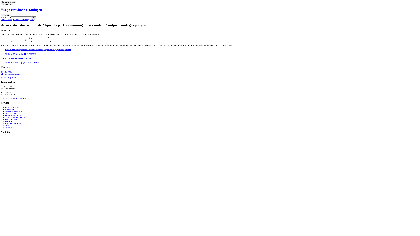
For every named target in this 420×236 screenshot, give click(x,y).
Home (3, 20)
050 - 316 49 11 (6, 72)
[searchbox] (21, 17)
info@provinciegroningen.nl (10, 74)
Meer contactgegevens (8, 78)
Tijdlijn (32, 20)
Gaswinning (24, 20)
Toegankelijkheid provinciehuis (16, 98)
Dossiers (16, 20)
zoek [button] (33, 17)
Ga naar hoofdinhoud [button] (8, 2)
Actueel (9, 20)
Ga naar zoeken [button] (7, 4)
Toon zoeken (6, 15)
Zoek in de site (6, 17)
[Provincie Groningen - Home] (21, 10)
